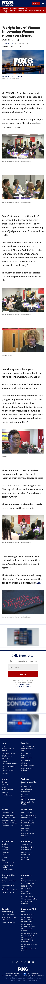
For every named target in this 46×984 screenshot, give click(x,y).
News (4, 743)
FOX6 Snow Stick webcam (27, 769)
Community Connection (25, 858)
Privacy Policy (25, 684)
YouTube (5, 847)
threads (25, 962)
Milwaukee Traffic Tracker (27, 803)
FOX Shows (25, 836)
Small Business (7, 795)
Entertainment (7, 756)
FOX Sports (25, 828)
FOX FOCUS (6, 920)
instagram (21, 962)
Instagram (5, 852)
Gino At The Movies (28, 799)
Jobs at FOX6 (25, 889)
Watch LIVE (26, 809)
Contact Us (26, 875)
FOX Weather (25, 760)
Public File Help (26, 894)
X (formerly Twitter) (8, 862)
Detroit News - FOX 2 (9, 890)
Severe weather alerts (28, 746)
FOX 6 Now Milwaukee (21, 43)
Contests (24, 878)
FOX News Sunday (27, 833)
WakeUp (25, 779)
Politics (4, 761)
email (33, 962)
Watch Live (36, 3)
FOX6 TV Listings (27, 820)
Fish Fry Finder (26, 850)
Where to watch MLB (28, 922)
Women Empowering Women (12, 76)
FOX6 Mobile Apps (27, 883)
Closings (24, 763)
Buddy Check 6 (26, 852)
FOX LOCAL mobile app (8, 767)
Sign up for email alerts (29, 881)
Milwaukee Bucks (8, 825)
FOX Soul (24, 831)
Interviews (24, 794)
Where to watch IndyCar (26, 930)
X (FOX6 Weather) (8, 870)
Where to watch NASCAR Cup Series (28, 925)
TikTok (4, 855)
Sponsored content (8, 922)
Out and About (26, 792)
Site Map (5, 773)
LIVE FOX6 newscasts (28, 815)
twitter (17, 962)
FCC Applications (27, 896)
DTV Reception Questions (26, 902)
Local (3, 746)
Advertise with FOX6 (9, 917)
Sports (5, 809)
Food (23, 797)
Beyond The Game (8, 818)
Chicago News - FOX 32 (9, 882)
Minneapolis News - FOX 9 (8, 886)
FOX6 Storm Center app (28, 750)
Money (5, 779)
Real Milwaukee (26, 789)
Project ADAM (26, 855)
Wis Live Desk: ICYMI (28, 818)
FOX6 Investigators (8, 753)
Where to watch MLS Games (28, 950)
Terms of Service (24, 686)
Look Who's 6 (26, 786)
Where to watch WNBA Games (29, 945)
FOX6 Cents (6, 785)
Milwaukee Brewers (8, 813)
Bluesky (4, 860)
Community (26, 841)
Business (5, 792)
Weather (25, 743)
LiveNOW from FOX (28, 823)
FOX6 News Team (27, 886)
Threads (4, 857)
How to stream (26, 813)
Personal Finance (8, 790)
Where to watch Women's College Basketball (27, 940)
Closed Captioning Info (29, 899)
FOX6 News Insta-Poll (9, 764)
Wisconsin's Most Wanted (8, 750)
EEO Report (25, 891)
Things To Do (26, 844)
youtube (29, 962)
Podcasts (5, 758)
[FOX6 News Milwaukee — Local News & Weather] (8, 3)
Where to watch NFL (28, 915)
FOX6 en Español (7, 771)
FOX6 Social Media (7, 842)
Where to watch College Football (27, 918)
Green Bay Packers (8, 815)
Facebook (5, 850)
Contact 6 (5, 782)
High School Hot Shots (9, 823)
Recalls (4, 787)
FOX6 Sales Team (8, 915)
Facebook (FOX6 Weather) (7, 866)
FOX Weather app (27, 758)
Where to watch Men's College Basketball (29, 934)
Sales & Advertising (7, 910)
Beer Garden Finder (28, 847)
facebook (13, 962)
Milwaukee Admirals (9, 820)
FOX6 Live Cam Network (26, 754)
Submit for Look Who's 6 (29, 783)
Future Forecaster (27, 766)
